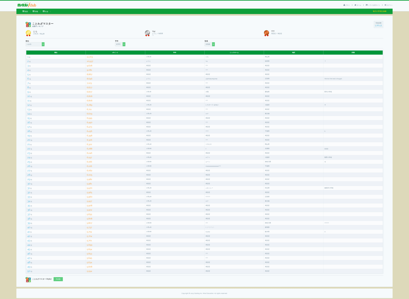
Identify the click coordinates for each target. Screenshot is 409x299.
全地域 (208, 44)
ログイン (389, 5)
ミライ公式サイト (374, 5)
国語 (26, 11)
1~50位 (29, 44)
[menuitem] (25, 11)
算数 (36, 11)
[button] (58, 279)
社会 (46, 11)
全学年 (118, 44)
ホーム (358, 5)
